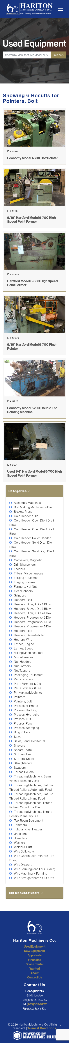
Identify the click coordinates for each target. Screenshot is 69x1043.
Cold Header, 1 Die (25, 516)
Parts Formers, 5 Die (27, 684)
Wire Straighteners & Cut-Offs (33, 878)
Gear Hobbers (23, 591)
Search (58, 55)
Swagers (19, 767)
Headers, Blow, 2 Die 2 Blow (32, 604)
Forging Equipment (26, 578)
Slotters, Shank (24, 759)
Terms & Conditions (41, 1028)
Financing (34, 960)
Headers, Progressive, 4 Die (32, 622)
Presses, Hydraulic (26, 714)
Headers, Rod (22, 631)
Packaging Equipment (28, 675)
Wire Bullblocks (24, 851)
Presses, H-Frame (25, 706)
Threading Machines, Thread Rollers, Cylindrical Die (30, 805)
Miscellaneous (23, 657)
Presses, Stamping (26, 728)
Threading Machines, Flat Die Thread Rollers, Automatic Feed (31, 787)
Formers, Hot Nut (25, 586)
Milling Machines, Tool (28, 653)
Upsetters (20, 838)
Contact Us (34, 977)
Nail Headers (22, 661)
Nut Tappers (21, 670)
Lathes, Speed (23, 648)
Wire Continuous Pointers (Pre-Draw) (32, 858)
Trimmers (20, 825)
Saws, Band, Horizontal (29, 741)
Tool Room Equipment (28, 820)
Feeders (19, 569)
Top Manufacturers (24, 893)
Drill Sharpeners (24, 564)
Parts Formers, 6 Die (27, 688)
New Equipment (34, 951)
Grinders (19, 595)
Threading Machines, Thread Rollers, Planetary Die (30, 814)
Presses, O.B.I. (23, 719)
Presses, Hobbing (25, 710)
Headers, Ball (22, 600)
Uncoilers (20, 834)
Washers (19, 842)
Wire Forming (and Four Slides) (34, 869)
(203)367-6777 (37, 1004)
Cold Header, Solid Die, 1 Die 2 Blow (31, 553)
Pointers (19, 697)
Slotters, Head (23, 754)
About (35, 973)
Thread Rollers (23, 772)
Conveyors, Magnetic (28, 560)
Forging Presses (24, 582)
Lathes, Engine (23, 644)
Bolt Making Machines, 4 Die (32, 507)
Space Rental (34, 964)
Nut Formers (22, 666)
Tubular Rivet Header (27, 829)
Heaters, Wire (22, 639)
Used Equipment (34, 946)
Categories (18, 491)
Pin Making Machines (27, 692)
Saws (17, 736)
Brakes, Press (22, 511)
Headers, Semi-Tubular (29, 635)
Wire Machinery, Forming (30, 873)
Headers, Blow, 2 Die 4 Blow (32, 613)
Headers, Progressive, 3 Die (32, 617)
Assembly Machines (27, 503)
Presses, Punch (23, 723)
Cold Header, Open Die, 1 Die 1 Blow (31, 523)
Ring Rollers (21, 732)
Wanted (34, 968)
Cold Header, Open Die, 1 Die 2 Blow (31, 531)
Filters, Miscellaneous (28, 573)
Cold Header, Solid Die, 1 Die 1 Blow (31, 545)
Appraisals (34, 955)
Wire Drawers (22, 864)
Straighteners (23, 763)
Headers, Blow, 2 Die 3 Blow (32, 609)
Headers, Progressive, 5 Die (32, 626)
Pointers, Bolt (22, 701)
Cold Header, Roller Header (32, 538)
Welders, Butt (22, 847)
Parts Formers (23, 679)
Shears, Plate (22, 750)
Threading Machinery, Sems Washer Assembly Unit (30, 779)
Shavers (19, 745)
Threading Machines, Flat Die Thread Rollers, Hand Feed (31, 796)
